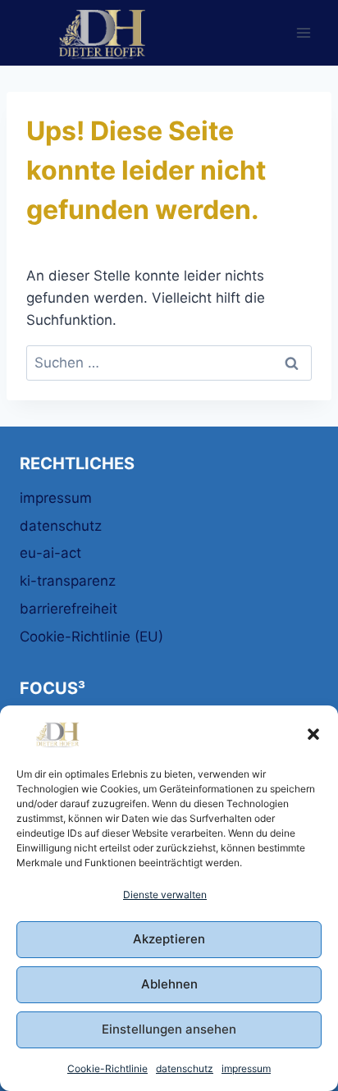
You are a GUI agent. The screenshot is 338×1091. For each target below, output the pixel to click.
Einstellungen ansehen (169, 1029)
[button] (313, 734)
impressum (246, 1068)
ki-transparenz (68, 581)
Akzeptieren (169, 939)
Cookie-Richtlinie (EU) (91, 636)
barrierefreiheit (68, 608)
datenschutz (184, 1068)
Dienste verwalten (165, 894)
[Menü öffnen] (303, 32)
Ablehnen (169, 984)
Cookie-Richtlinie (107, 1068)
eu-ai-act (50, 553)
